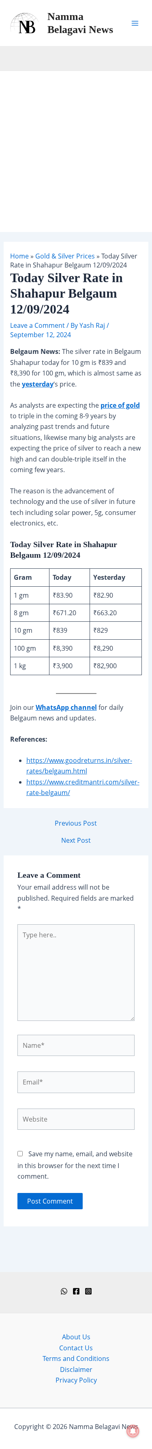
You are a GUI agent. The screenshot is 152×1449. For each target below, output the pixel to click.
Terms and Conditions (76, 1358)
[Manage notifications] (132, 1431)
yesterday (38, 384)
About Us (76, 1336)
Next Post (76, 840)
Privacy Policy (76, 1380)
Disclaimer (76, 1369)
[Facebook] (76, 1291)
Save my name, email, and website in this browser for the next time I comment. (75, 1165)
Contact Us (76, 1347)
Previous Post (76, 823)
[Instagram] (88, 1291)
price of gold (120, 405)
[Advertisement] (76, 151)
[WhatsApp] (64, 1291)
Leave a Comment (37, 325)
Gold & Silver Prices (65, 256)
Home (19, 256)
